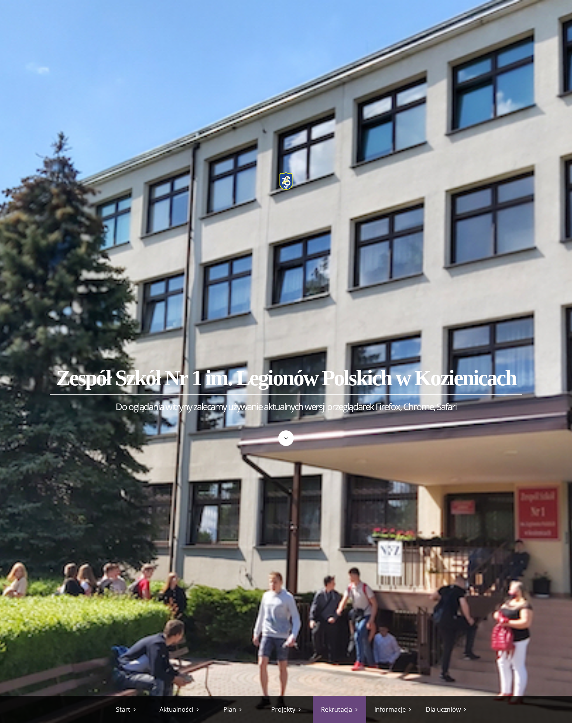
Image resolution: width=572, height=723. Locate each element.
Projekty (283, 709)
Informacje (390, 709)
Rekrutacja (336, 709)
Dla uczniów (443, 709)
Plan (229, 709)
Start (123, 709)
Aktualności (176, 709)
